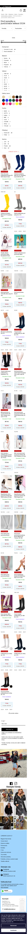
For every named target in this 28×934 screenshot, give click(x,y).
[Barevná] (20, 103)
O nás (2, 850)
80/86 (15, 310)
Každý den (8, 132)
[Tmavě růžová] (10, 103)
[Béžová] (3, 96)
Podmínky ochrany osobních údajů (9, 859)
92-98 (15, 390)
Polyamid (7, 64)
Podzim (7, 146)
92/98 (2, 270)
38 (5, 80)
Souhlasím (13, 930)
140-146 (3, 592)
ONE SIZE (7, 73)
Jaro (6, 141)
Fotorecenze (4, 845)
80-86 (6, 88)
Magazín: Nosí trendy (6, 838)
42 (5, 82)
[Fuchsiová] (16, 100)
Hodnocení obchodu (6, 852)
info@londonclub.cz (9, 909)
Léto (6, 143)
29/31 (24, 231)
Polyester (7, 60)
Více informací (4, 887)
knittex (7, 115)
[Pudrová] (13, 103)
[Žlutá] (16, 103)
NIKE (6, 117)
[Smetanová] (10, 96)
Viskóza (7, 66)
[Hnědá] (13, 96)
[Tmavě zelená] (13, 100)
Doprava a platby (5, 843)
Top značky (4, 854)
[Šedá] (20, 96)
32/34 (6, 77)
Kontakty (3, 847)
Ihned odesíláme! (9, 51)
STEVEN (7, 121)
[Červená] (3, 103)
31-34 (6, 75)
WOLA (6, 123)
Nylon (6, 62)
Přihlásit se (9, 729)
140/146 (16, 270)
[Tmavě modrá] (3, 100)
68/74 (6, 86)
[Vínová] (20, 100)
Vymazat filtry (12, 151)
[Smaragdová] (10, 100)
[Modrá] (6, 100)
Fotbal (6, 134)
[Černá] (16, 96)
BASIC (6, 111)
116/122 (16, 553)
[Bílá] (6, 96)
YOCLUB (7, 126)
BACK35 (7, 188)
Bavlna (7, 58)
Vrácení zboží (4, 841)
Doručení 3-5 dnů (10, 49)
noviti (6, 119)
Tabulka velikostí (5, 861)
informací (17, 921)
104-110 (2, 472)
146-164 (3, 512)
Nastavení (13, 925)
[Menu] (24, 10)
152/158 (16, 431)
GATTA (7, 113)
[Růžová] (6, 103)
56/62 (6, 84)
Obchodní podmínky (6, 856)
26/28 (20, 231)
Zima (6, 148)
